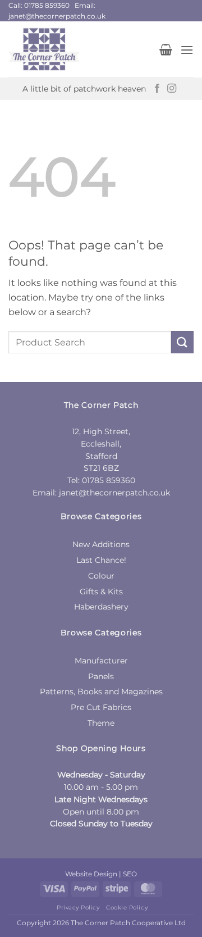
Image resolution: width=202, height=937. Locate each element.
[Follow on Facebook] (157, 89)
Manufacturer (101, 660)
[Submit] (182, 342)
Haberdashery (101, 606)
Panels (101, 676)
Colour (101, 575)
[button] (165, 49)
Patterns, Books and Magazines (101, 691)
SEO (130, 874)
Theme (101, 722)
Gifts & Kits (101, 591)
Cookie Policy (127, 907)
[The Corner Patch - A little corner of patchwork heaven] (79, 49)
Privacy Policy (78, 907)
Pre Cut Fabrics (101, 707)
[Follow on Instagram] (171, 89)
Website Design (91, 874)
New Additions (101, 544)
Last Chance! (101, 560)
